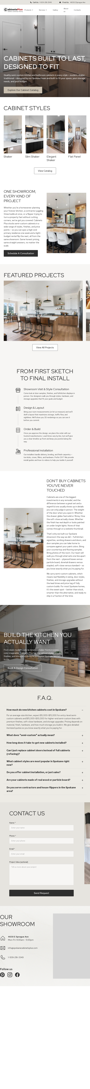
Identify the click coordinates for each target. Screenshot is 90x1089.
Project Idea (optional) (18, 862)
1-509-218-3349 (45, 2)
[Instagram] (10, 974)
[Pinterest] (2, 974)
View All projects (45, 347)
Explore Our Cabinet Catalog (23, 90)
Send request (41, 893)
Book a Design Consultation (23, 668)
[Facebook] (17, 974)
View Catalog (45, 170)
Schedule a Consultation (21, 253)
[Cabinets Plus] (13, 10)
